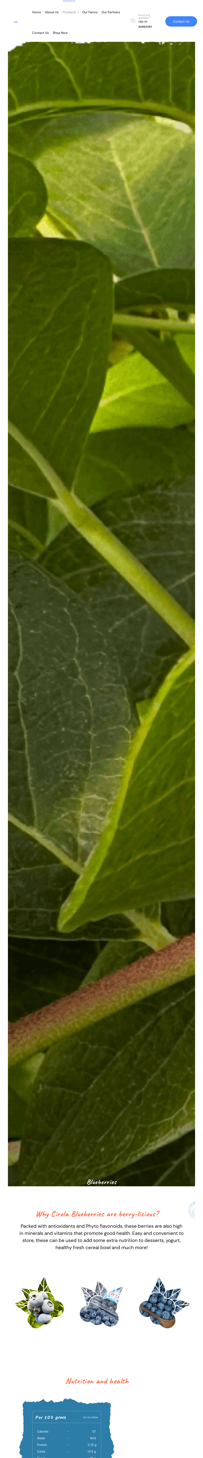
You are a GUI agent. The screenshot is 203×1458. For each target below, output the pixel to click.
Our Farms (90, 12)
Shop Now (60, 33)
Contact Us (40, 33)
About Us (52, 12)
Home (36, 12)
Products (69, 12)
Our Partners (111, 12)
